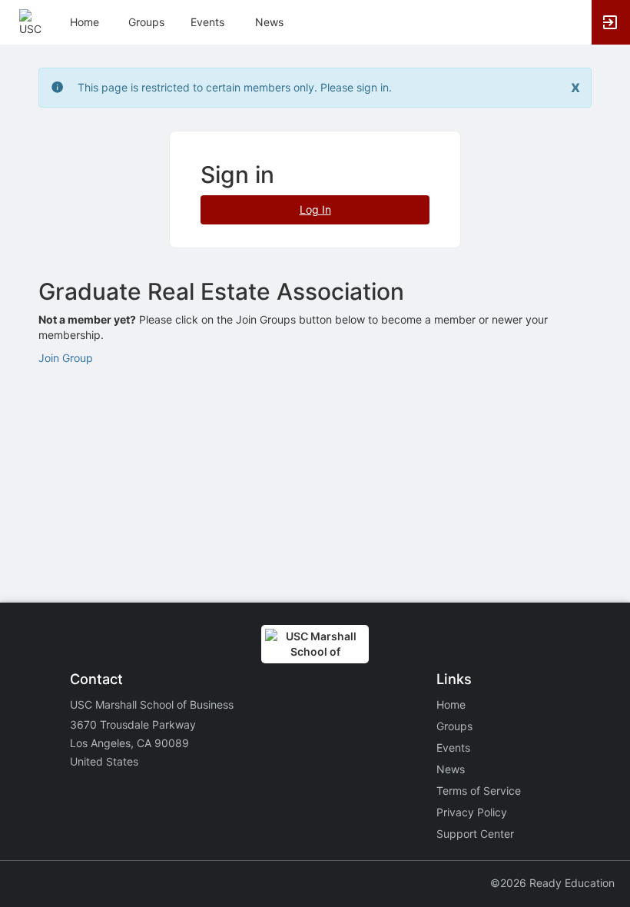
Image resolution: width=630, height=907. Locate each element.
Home (451, 704)
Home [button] (84, 21)
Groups (146, 21)
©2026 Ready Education (552, 882)
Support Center (475, 833)
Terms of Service (478, 790)
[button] (32, 21)
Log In (315, 209)
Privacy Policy (471, 812)
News (269, 21)
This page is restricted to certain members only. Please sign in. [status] (235, 87)
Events (207, 21)
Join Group (65, 357)
